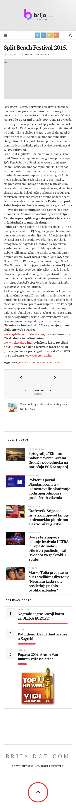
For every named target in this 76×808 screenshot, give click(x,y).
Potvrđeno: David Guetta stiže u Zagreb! (42, 636)
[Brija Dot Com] (38, 15)
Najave (22, 630)
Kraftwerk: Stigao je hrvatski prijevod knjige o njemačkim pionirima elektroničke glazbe (48, 517)
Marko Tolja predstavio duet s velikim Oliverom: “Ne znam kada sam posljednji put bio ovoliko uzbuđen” (48, 581)
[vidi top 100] (38, 687)
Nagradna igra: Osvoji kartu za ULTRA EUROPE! (41, 616)
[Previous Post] (21, 377)
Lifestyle (34, 475)
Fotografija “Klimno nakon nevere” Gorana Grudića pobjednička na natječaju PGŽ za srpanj (48, 460)
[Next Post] (55, 377)
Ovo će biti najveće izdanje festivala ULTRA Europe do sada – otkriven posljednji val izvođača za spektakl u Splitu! (48, 548)
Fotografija (36, 449)
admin (28, 55)
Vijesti (32, 568)
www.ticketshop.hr (17, 342)
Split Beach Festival (26, 362)
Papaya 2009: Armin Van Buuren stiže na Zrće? (38, 656)
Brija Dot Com (38, 756)
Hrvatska (43, 55)
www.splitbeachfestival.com (24, 334)
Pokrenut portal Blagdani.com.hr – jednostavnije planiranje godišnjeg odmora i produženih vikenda (49, 489)
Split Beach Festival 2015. (49, 362)
